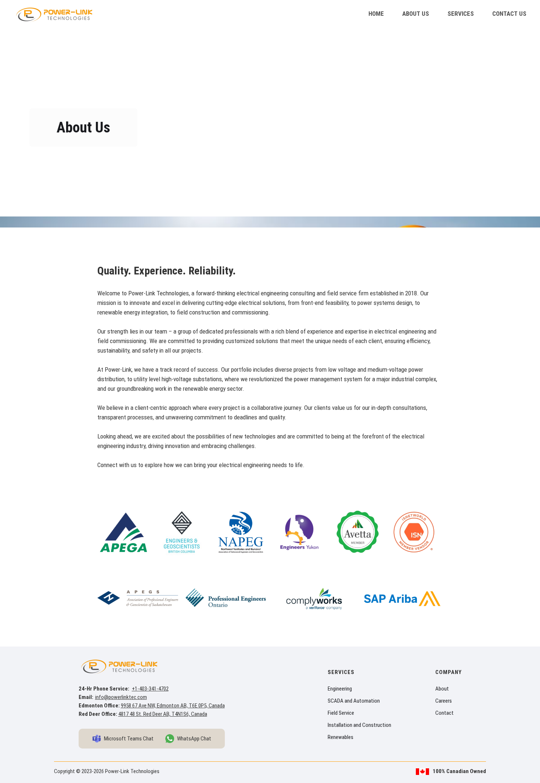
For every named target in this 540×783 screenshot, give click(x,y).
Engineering (340, 688)
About (442, 688)
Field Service (341, 713)
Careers (443, 701)
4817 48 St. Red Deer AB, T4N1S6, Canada (162, 714)
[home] (55, 14)
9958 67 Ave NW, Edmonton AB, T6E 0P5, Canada (173, 705)
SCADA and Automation (354, 701)
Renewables (340, 737)
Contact (444, 713)
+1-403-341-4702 (150, 688)
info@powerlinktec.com (121, 697)
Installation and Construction (359, 725)
